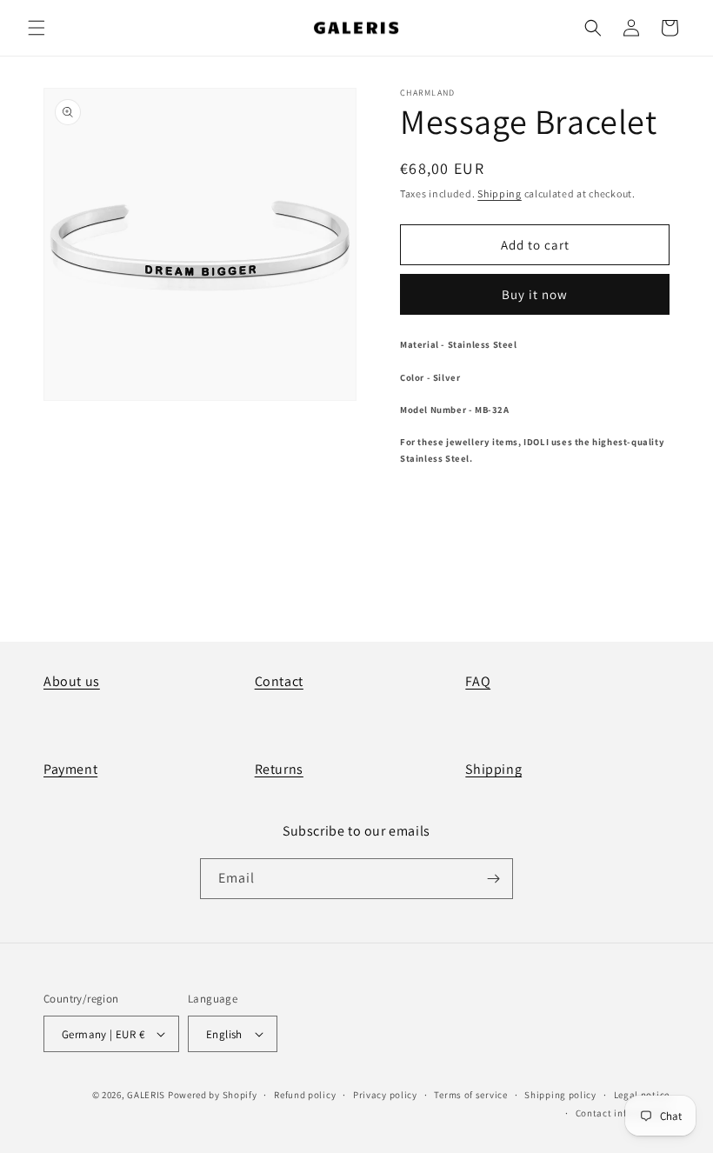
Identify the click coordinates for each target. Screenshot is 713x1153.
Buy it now (535, 294)
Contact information (623, 1113)
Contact (279, 681)
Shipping (499, 193)
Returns (279, 769)
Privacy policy (385, 1095)
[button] (36, 28)
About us (71, 681)
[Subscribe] (493, 878)
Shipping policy (560, 1095)
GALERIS (146, 1095)
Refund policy (305, 1095)
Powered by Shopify (212, 1095)
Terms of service (470, 1095)
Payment (70, 769)
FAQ (477, 681)
